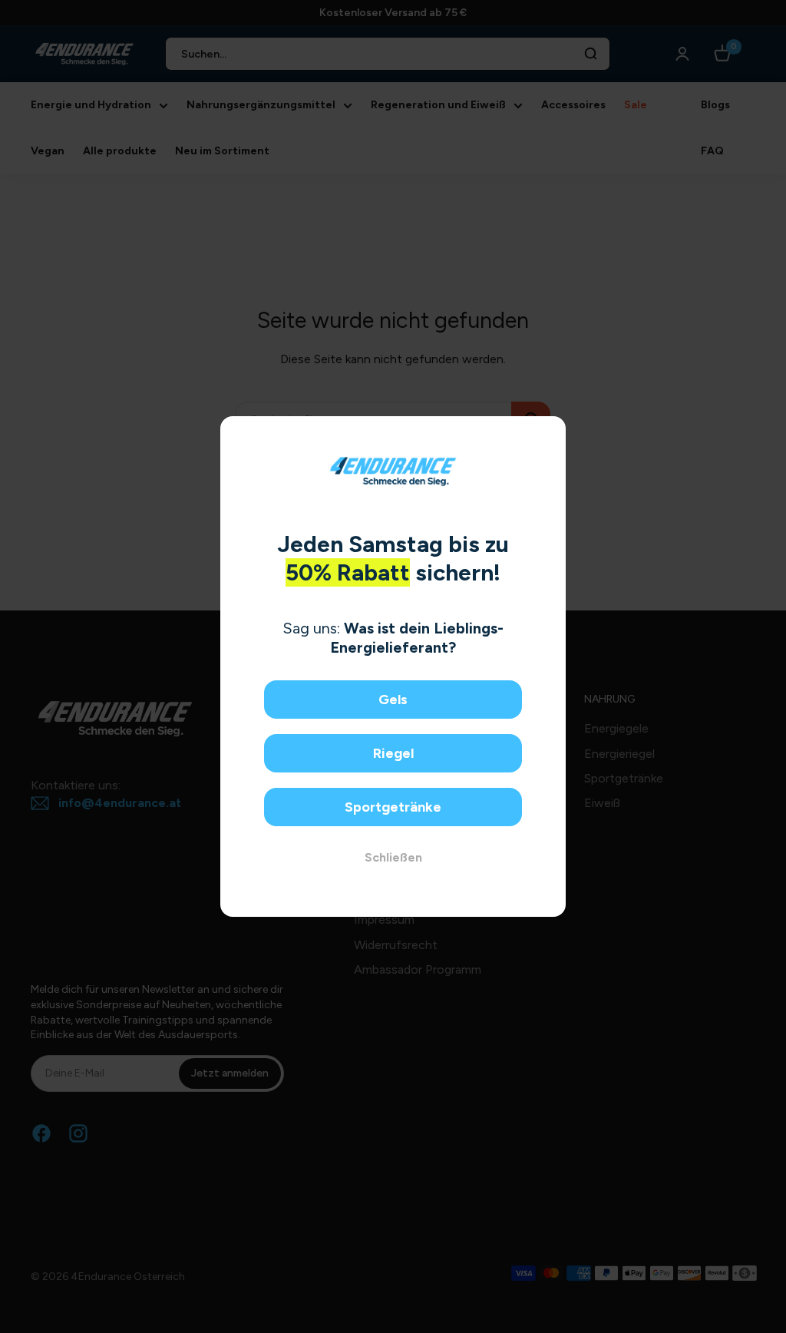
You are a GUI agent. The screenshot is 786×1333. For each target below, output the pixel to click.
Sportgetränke (393, 807)
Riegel (393, 753)
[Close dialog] (548, 433)
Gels (393, 699)
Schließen (393, 857)
